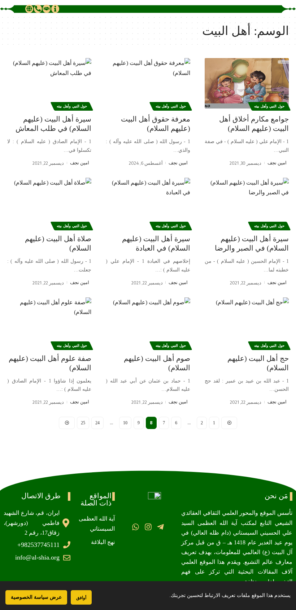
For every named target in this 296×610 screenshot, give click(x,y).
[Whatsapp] (135, 526)
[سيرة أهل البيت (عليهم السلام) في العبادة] (148, 203)
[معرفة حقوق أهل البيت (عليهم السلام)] (148, 83)
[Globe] (29, 9)
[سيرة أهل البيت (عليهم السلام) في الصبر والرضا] (247, 203)
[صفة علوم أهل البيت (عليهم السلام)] (49, 322)
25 (83, 422)
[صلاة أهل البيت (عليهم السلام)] (49, 203)
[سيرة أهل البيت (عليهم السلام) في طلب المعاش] (49, 83)
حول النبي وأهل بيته (269, 106)
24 (97, 422)
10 (125, 422)
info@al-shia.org (37, 557)
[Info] (55, 9)
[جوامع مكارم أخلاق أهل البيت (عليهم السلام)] (247, 83)
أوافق (81, 597)
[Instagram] (148, 526)
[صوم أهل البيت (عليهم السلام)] (148, 322)
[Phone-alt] (38, 9)
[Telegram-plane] (160, 526)
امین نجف (277, 162)
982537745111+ (38, 544)
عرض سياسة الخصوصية (36, 597)
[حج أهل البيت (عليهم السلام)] (247, 322)
